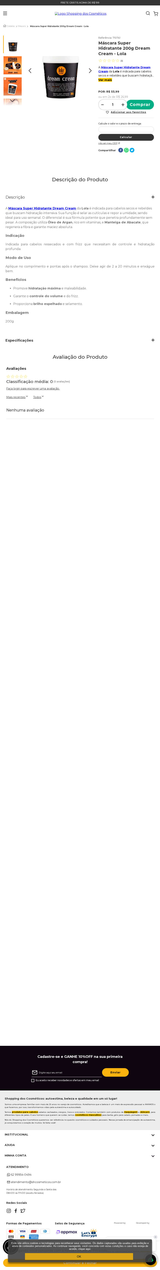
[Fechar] (155, 1237)
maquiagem (131, 1112)
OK (79, 1256)
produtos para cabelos (25, 1112)
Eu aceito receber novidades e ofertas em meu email (67, 1080)
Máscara (22, 26)
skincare (145, 1112)
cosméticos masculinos (88, 1115)
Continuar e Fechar (80, 1263)
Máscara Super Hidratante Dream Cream (42, 208)
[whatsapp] (126, 150)
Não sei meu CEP (107, 143)
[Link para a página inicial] (4, 26)
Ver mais (105, 80)
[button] (2, 13)
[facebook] (120, 150)
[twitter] (132, 150)
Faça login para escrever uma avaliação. (33, 388)
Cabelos (11, 26)
